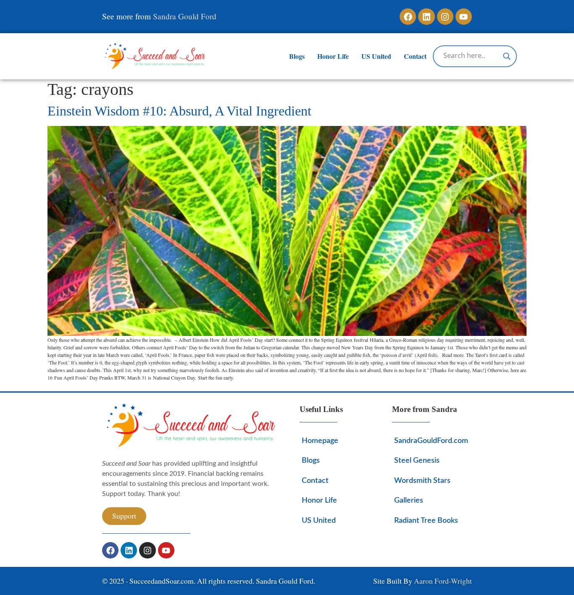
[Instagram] (445, 16)
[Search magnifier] (507, 56)
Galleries (408, 500)
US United (376, 56)
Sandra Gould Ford (184, 16)
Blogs (297, 56)
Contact (415, 56)
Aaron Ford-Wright (443, 581)
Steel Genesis (417, 460)
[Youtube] (464, 16)
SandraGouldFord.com (431, 440)
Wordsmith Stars (422, 480)
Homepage (320, 440)
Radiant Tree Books (426, 520)
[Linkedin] (426, 16)
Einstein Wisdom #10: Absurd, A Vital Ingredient (179, 110)
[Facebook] (408, 16)
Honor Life (333, 56)
